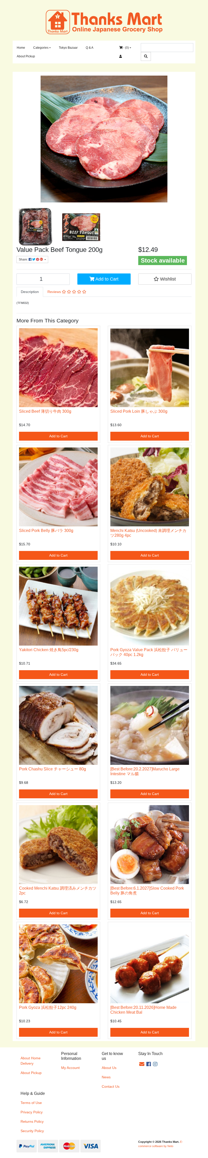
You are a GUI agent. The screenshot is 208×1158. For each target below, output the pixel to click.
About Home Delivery (31, 1060)
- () (126, 47)
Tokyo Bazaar (68, 47)
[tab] (29, 292)
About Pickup (26, 56)
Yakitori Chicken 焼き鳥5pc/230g (48, 650)
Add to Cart (106, 279)
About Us (109, 1068)
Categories (40, 47)
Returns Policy (32, 1121)
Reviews (54, 292)
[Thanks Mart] (104, 22)
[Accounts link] (120, 56)
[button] (165, 279)
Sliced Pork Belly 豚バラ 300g (46, 530)
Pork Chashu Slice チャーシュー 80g (52, 769)
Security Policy (32, 1131)
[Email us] (141, 1064)
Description (30, 292)
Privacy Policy (32, 1112)
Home (21, 47)
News (106, 1077)
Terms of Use (31, 1103)
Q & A (89, 47)
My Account (70, 1068)
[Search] (146, 56)
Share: (24, 259)
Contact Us (110, 1086)
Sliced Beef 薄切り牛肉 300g (45, 411)
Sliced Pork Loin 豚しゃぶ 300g (138, 411)
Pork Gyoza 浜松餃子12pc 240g (47, 1007)
